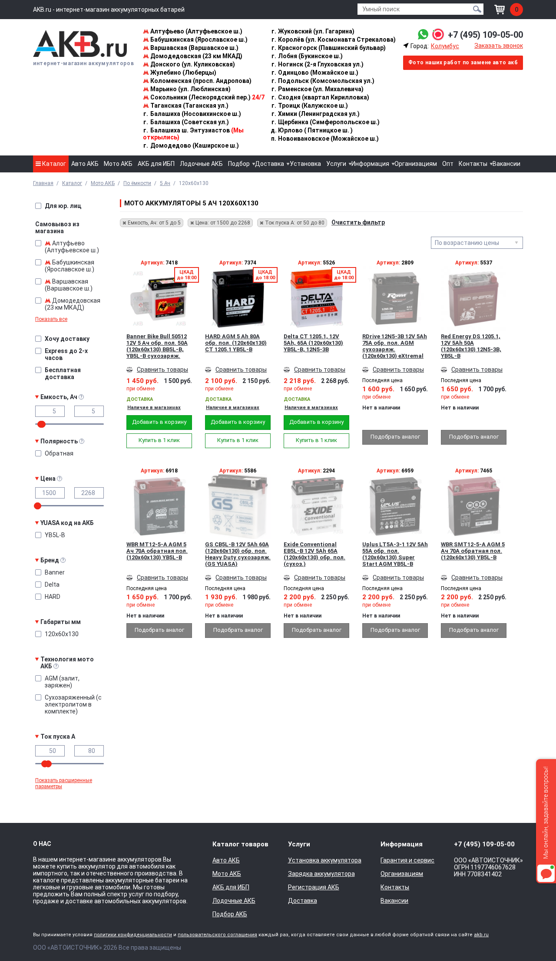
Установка (305, 163)
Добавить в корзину (159, 422)
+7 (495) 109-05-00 (485, 35)
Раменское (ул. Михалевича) (317, 89)
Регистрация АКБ (313, 887)
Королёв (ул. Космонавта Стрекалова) (333, 39)
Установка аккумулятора (324, 860)
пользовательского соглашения (217, 935)
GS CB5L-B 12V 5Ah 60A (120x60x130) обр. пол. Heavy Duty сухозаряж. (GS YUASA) (238, 554)
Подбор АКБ (229, 914)
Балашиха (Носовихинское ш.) (192, 113)
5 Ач (165, 183)
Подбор (239, 163)
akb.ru (481, 935)
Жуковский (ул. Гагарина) (312, 31)
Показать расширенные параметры (63, 783)
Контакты (473, 163)
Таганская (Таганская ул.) (188, 105)
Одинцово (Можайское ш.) (314, 72)
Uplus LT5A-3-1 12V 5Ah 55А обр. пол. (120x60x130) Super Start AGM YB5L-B (395, 554)
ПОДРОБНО (159, 311)
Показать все (51, 319)
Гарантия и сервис (407, 860)
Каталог (53, 163)
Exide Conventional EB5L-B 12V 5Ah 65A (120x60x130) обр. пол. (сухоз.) (314, 554)
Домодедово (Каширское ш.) (191, 145)
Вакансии (506, 163)
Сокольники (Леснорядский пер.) (207, 97)
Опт (447, 163)
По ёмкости (137, 183)
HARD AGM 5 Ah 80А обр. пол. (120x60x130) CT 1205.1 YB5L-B (236, 343)
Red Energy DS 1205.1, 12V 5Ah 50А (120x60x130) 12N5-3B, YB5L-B (471, 346)
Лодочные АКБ (201, 163)
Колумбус (445, 46)
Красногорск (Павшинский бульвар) (328, 47)
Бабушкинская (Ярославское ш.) (198, 39)
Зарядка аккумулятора (321, 873)
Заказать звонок (498, 45)
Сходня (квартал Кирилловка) (320, 97)
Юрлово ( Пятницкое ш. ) (312, 130)
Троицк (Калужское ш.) (309, 105)
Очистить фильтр (358, 222)
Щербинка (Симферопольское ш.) (325, 122)
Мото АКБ (118, 163)
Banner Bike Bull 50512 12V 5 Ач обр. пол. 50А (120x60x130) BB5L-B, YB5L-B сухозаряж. (157, 346)
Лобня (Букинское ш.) (307, 56)
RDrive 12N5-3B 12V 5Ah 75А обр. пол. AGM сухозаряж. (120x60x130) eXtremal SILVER (394, 346)
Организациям (415, 163)
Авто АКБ (85, 163)
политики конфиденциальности (133, 935)
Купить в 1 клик (159, 440)
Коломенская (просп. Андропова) (200, 80)
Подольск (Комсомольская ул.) (322, 80)
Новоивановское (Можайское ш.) (325, 138)
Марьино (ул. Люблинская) (190, 89)
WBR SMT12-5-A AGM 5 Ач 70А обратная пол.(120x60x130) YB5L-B (473, 551)
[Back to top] (532, 937)
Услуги (336, 163)
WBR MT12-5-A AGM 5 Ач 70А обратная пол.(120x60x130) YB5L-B (157, 551)
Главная (43, 183)
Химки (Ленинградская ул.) (315, 113)
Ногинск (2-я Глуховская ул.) (317, 64)
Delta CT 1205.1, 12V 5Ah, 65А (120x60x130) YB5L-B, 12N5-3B (313, 343)
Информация (370, 163)
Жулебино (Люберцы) (182, 72)
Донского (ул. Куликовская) (192, 64)
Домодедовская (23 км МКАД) (195, 56)
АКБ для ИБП (156, 163)
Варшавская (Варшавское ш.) (193, 47)
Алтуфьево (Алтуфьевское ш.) (195, 31)
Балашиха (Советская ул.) (186, 122)
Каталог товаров (240, 844)
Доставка (269, 163)
